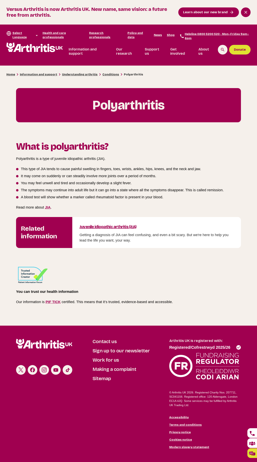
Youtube (56, 370)
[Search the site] (222, 50)
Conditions (110, 74)
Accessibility (179, 417)
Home (10, 74)
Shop (171, 35)
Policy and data (135, 35)
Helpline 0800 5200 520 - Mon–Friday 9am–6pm (217, 36)
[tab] (252, 433)
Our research (124, 51)
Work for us (106, 360)
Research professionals (99, 35)
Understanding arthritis (80, 74)
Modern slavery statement (189, 447)
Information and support (83, 51)
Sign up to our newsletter (121, 351)
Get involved (177, 51)
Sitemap (102, 378)
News (158, 35)
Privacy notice (180, 432)
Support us (152, 51)
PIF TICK (53, 302)
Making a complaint (114, 369)
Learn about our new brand (205, 12)
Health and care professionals (54, 35)
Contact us (105, 341)
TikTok (67, 370)
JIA (48, 207)
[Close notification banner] (246, 12)
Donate (240, 49)
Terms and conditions (185, 425)
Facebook (32, 370)
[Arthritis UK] (34, 47)
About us (203, 51)
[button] (252, 453)
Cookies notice (180, 439)
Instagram (44, 370)
